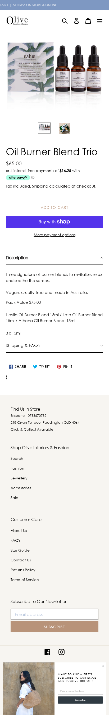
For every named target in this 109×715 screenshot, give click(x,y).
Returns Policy (23, 569)
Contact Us (21, 559)
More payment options (54, 234)
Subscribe (80, 700)
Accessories (21, 487)
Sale (14, 497)
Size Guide (20, 550)
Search (17, 458)
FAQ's (15, 540)
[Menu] (100, 21)
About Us (19, 530)
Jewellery (19, 477)
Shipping (40, 186)
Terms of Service (25, 579)
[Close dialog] (103, 666)
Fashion (17, 468)
